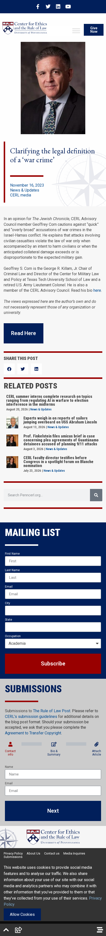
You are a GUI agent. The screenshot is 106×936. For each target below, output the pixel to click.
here (97, 290)
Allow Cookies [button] (22, 914)
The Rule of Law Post (51, 711)
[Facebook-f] (38, 6)
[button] (9, 368)
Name (9, 767)
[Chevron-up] (6, 930)
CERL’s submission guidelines (31, 716)
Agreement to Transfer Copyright (33, 733)
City (7, 603)
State (8, 619)
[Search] (96, 495)
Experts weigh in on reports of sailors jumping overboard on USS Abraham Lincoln (60, 420)
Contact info (10, 752)
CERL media (20, 195)
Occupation (13, 636)
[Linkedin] (58, 6)
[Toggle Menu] (76, 31)
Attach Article (96, 752)
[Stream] (100, 930)
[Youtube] (68, 6)
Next (53, 811)
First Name (12, 553)
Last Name (12, 570)
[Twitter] (48, 6)
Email (9, 586)
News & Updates (24, 190)
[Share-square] (18, 930)
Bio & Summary (53, 752)
